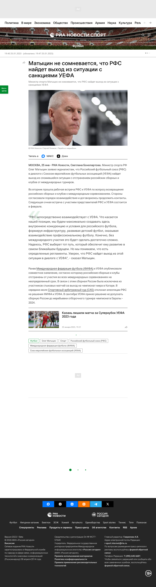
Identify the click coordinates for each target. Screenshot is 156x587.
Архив (133, 527)
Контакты (114, 527)
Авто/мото (77, 522)
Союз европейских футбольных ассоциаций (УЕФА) (55, 350)
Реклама (41, 527)
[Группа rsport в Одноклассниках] (84, 504)
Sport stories (109, 522)
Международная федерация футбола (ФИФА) (64, 268)
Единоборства (92, 522)
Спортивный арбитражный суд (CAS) (71, 289)
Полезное (141, 522)
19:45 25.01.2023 (13, 53)
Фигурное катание (29, 522)
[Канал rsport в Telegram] (96, 504)
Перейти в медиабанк (67, 148)
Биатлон (46, 522)
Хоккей (65, 522)
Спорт (63, 341)
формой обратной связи (117, 565)
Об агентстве (99, 527)
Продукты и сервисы (60, 527)
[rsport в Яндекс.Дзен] (60, 504)
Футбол (33, 341)
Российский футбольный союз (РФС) (88, 341)
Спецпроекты (26, 527)
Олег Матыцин (49, 341)
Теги (131, 522)
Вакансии (9, 543)
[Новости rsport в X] (107, 504)
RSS (125, 527)
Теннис (122, 522)
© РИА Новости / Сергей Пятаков (42, 148)
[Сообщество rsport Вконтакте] (72, 504)
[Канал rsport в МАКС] (48, 504)
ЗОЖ (55, 522)
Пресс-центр (82, 527)
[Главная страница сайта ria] (67, 35)
